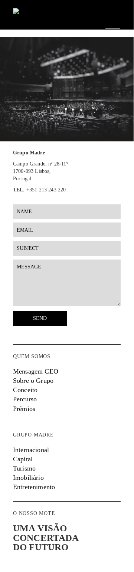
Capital (23, 459)
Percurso (25, 399)
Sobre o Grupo (33, 380)
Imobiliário (28, 477)
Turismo (24, 468)
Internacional (31, 450)
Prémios (24, 408)
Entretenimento (34, 487)
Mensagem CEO (35, 371)
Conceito (25, 390)
